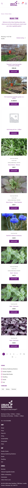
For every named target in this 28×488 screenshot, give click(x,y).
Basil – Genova (14, 273)
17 (20, 354)
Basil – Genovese (14, 306)
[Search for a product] (2, 4)
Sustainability (4, 438)
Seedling (5, 377)
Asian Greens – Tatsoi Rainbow (14, 202)
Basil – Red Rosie (14, 340)
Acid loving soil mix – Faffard (14, 129)
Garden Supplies (7, 371)
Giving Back (4, 441)
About (2, 428)
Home (2, 14)
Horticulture (4, 477)
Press (2, 430)
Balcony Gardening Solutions (10, 369)
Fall (3, 389)
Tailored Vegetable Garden (8, 471)
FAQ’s (2, 444)
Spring (7, 389)
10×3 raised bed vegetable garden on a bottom (14, 97)
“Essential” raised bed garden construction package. (14, 65)
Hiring (2, 436)
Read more (14, 133)
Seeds (4, 379)
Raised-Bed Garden (8, 374)
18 (24, 354)
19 (12, 357)
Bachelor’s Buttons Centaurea (14, 235)
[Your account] (19, 4)
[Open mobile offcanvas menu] (26, 4)
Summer (14, 389)
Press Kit (3, 433)
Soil (4, 382)
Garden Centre (5, 451)
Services (3, 469)
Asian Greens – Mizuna (14, 165)
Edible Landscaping (6, 474)
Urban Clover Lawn (6, 479)
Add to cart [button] (14, 71)
